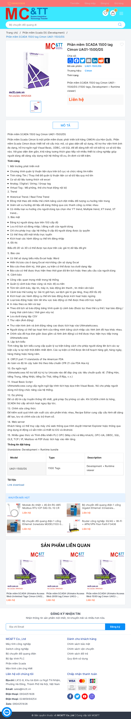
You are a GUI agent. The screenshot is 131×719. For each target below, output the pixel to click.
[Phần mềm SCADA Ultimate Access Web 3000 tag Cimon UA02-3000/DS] (65, 571)
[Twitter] (77, 696)
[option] (36, 70)
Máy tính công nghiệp (18, 643)
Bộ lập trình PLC (15, 658)
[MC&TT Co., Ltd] (27, 13)
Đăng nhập (90, 3)
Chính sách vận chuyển (80, 648)
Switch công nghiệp (17, 648)
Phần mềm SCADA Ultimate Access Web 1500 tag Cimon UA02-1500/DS (105, 595)
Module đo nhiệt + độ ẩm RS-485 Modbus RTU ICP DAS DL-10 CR (41, 506)
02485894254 (28, 698)
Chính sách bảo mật (78, 643)
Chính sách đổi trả (77, 653)
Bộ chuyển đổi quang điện (21, 653)
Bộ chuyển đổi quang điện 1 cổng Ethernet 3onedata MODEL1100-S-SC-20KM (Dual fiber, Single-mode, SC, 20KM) (42, 523)
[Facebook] (70, 696)
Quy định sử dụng (77, 658)
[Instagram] (92, 696)
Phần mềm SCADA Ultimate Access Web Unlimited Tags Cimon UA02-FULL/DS (25, 595)
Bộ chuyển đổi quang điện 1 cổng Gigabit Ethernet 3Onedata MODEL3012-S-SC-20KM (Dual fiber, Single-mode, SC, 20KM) (101, 506)
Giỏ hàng (118, 3)
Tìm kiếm (74, 3)
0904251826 (18, 3)
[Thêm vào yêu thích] (121, 44)
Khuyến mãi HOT (19, 497)
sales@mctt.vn (22, 689)
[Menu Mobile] (122, 13)
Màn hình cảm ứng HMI (19, 668)
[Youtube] (85, 696)
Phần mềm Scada (16, 663)
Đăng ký (105, 3)
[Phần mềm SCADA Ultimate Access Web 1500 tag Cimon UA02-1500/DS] (105, 571)
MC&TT (95, 715)
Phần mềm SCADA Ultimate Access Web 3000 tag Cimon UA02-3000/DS (65, 595)
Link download (16, 484)
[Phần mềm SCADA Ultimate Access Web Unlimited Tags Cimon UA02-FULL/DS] (25, 571)
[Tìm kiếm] (120, 24)
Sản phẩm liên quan (65, 545)
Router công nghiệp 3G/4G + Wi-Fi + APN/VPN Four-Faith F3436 (102, 523)
